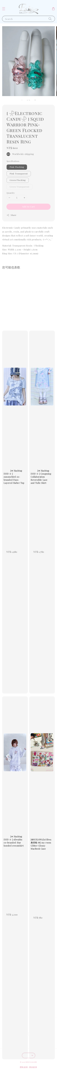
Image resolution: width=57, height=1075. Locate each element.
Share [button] (13, 215)
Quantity (11, 193)
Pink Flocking (17, 167)
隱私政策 (24, 1067)
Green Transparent (19, 186)
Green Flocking (18, 180)
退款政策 (33, 1067)
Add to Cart (28, 206)
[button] (3, 9)
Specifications (13, 161)
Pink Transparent (19, 173)
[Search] (50, 19)
